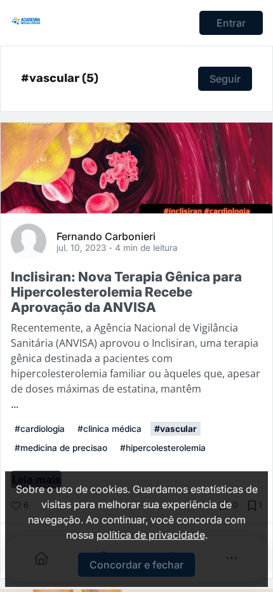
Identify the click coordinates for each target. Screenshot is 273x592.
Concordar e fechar (136, 564)
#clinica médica (109, 429)
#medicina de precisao (61, 448)
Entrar (231, 23)
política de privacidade (151, 534)
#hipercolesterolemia (163, 448)
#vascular (175, 429)
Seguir (225, 78)
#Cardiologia (40, 429)
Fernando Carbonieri (106, 235)
